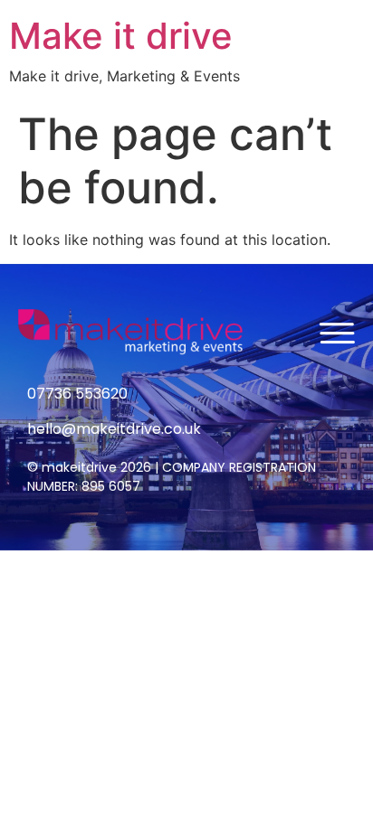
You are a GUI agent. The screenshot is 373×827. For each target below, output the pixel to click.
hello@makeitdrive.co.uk (114, 428)
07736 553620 (77, 393)
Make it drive (121, 36)
